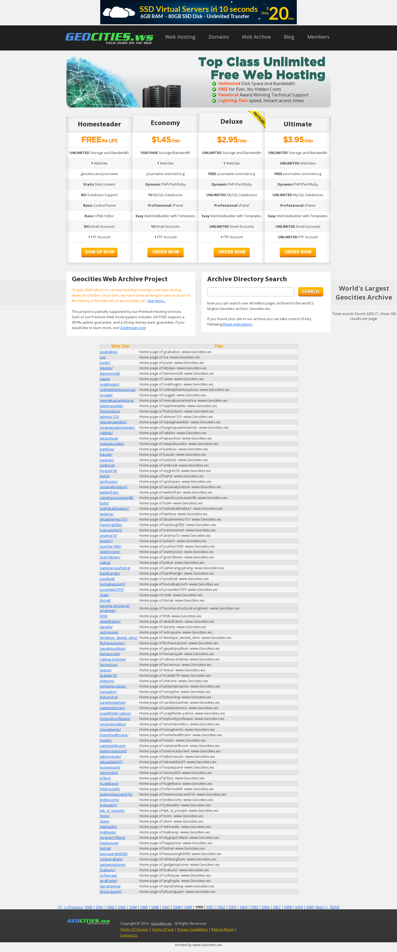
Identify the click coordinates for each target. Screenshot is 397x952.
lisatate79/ (108, 675)
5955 (254, 906)
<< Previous (73, 906)
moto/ (105, 815)
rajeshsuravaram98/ (117, 497)
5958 (288, 906)
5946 (155, 906)
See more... (156, 300)
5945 (144, 906)
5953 (232, 906)
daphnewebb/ (111, 405)
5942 (111, 906)
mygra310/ (108, 470)
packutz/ (107, 459)
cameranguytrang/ (115, 567)
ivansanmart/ (111, 530)
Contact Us (129, 935)
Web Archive (256, 36)
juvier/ (105, 362)
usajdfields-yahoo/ (115, 713)
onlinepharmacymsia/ (118, 389)
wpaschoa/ (109, 438)
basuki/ (106, 454)
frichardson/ (110, 411)
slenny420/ (109, 772)
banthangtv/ (110, 573)
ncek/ (104, 594)
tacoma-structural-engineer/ (115, 608)
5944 (133, 906)
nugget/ (106, 395)
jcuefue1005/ (110, 546)
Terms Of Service (134, 929)
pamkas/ (107, 449)
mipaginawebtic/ (113, 422)
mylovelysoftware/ (115, 718)
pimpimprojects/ (113, 686)
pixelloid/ (107, 578)
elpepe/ (106, 368)
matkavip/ (108, 832)
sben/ (105, 821)
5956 (266, 906)
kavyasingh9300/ (114, 853)
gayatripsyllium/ (113, 648)
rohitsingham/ (111, 859)
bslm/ (104, 503)
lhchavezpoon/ (112, 643)
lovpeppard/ (110, 767)
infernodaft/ (110, 788)
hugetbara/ (109, 783)
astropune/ (109, 632)
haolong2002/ (111, 524)
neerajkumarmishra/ (117, 400)
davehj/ (106, 626)
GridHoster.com (133, 327)
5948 (177, 906)
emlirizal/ (107, 465)
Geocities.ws (161, 923)
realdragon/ (110, 384)
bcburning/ (109, 697)
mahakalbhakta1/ (114, 508)
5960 (310, 906)
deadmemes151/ (114, 519)
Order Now (165, 252)
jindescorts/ (109, 799)
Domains (218, 36)
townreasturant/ (113, 751)
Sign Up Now (100, 252)
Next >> (321, 906)
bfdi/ (104, 616)
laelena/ (107, 513)
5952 (221, 906)
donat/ (105, 600)
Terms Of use (163, 929)
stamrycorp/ (110, 551)
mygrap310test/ (113, 837)
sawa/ (105, 378)
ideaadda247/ (111, 761)
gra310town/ (110, 557)
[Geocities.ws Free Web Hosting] (109, 44)
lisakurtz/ (107, 869)
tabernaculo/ (110, 756)
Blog (289, 36)
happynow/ (109, 842)
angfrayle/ (108, 880)
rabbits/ (106, 432)
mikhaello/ (108, 826)
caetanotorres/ (112, 707)
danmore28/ (110, 373)
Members (318, 36)
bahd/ (105, 476)
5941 (99, 906)
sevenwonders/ (113, 724)
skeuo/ (106, 670)
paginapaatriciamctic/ (117, 427)
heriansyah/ (110, 653)
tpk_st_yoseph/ (112, 810)
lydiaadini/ (108, 805)
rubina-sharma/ (113, 659)
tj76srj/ (105, 778)
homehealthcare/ (114, 734)
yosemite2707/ (112, 589)
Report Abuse (222, 929)
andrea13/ (108, 535)
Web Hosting (180, 36)
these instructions (237, 324)
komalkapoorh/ (112, 584)
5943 (122, 906)
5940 (88, 906)
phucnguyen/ (111, 891)
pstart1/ (106, 540)
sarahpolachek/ (113, 702)
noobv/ (106, 740)
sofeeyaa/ (108, 875)
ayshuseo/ (109, 481)
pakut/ (105, 562)
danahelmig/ (110, 886)
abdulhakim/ (110, 621)
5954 (243, 906)
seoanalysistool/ (113, 486)
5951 (210, 906)
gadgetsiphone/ (113, 864)
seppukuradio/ (112, 443)
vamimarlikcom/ (113, 745)
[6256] (334, 906)
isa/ (103, 357)
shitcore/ (107, 680)
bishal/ (105, 848)
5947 (166, 906)
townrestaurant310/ (116, 794)
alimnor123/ (109, 416)
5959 (299, 906)
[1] (60, 906)
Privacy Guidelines (192, 929)
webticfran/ (109, 492)
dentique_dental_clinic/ (119, 637)
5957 (277, 906)
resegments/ (110, 729)
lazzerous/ (109, 664)
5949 (188, 906)
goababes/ (109, 351)
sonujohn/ (108, 691)
